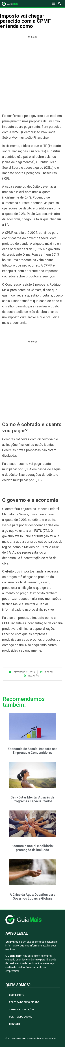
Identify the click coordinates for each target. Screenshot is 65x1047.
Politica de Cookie (20, 1016)
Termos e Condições (21, 1009)
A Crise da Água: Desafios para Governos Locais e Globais (32, 896)
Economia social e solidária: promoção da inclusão (32, 848)
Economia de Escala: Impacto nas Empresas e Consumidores (32, 751)
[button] (53, 3)
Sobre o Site (16, 995)
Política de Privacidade (24, 1002)
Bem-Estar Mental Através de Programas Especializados (32, 799)
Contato (14, 1024)
